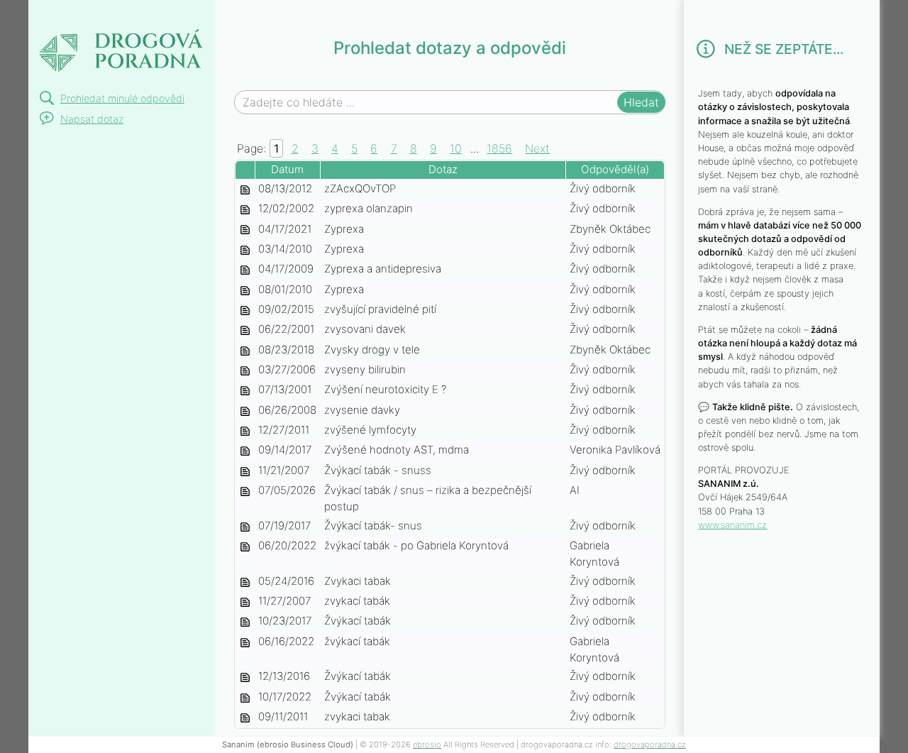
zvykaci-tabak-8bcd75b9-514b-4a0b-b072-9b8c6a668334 (244, 677)
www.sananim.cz (732, 525)
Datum (287, 169)
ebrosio (427, 744)
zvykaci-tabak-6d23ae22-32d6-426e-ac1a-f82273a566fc (244, 718)
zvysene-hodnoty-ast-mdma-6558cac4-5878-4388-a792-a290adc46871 (244, 451)
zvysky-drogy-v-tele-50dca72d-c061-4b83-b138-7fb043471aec (244, 351)
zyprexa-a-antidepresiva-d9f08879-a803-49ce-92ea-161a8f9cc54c (244, 270)
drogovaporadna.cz (650, 744)
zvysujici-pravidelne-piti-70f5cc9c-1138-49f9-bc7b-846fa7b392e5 (244, 310)
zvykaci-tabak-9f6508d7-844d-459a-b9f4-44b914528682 (244, 642)
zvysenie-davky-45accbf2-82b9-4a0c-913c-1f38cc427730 (244, 411)
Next (537, 148)
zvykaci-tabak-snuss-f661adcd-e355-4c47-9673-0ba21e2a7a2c (244, 471)
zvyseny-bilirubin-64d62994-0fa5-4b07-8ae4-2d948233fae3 (244, 371)
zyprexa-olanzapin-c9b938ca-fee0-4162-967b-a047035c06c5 (244, 210)
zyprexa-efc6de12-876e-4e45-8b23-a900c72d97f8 (244, 230)
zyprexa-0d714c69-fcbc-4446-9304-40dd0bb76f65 (244, 290)
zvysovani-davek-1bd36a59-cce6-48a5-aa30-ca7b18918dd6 (244, 330)
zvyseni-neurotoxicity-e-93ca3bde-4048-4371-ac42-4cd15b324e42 (244, 391)
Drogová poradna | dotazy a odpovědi (120, 40)
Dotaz (443, 169)
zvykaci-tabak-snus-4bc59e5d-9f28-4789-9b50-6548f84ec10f (244, 527)
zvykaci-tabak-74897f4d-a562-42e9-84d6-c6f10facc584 (244, 698)
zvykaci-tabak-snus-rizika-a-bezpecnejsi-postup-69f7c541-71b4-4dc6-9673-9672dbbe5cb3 (244, 491)
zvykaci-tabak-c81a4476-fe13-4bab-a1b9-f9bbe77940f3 (244, 622)
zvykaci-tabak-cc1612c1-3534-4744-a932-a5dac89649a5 (244, 602)
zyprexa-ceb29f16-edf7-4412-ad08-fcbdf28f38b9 (244, 250)
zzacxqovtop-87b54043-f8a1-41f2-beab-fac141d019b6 (244, 190)
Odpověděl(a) (615, 169)
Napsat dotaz (91, 119)
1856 (499, 148)
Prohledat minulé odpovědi (122, 98)
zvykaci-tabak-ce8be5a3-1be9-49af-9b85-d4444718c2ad (244, 582)
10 (456, 148)
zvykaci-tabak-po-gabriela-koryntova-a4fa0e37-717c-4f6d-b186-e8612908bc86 (244, 547)
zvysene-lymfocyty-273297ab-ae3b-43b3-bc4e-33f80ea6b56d (244, 431)
